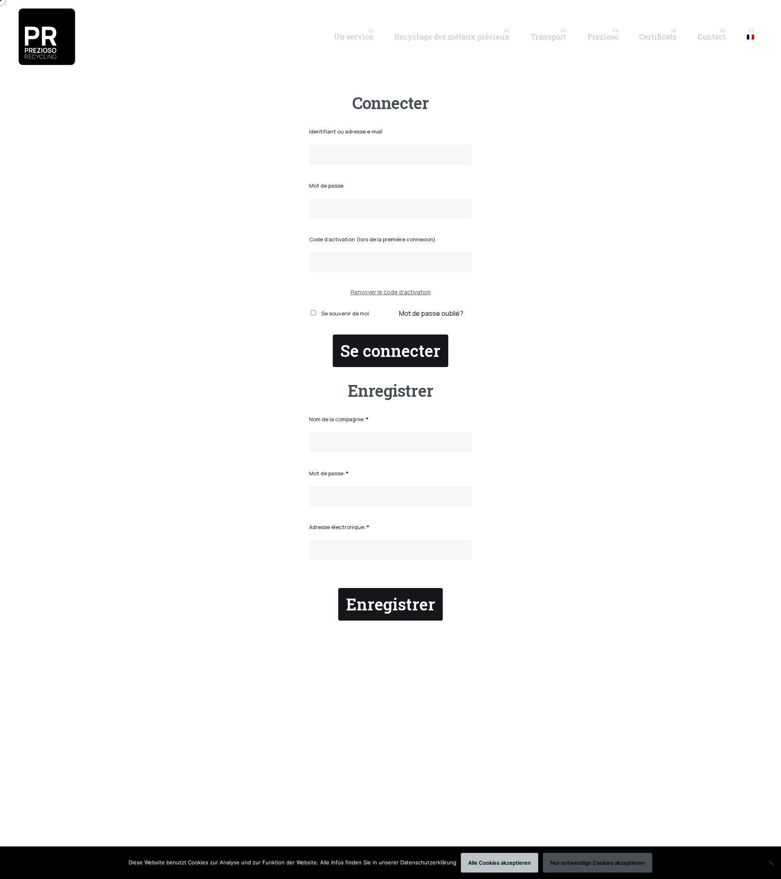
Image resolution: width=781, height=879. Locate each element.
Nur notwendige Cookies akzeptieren (597, 862)
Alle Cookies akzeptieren (499, 862)
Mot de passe (326, 185)
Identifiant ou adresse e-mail (345, 131)
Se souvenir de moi (344, 313)
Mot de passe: (329, 473)
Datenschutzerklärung (428, 862)
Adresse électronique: (339, 527)
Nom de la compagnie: (339, 419)
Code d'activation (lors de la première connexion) (372, 239)
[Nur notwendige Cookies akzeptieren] (771, 863)
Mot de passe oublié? (431, 313)
